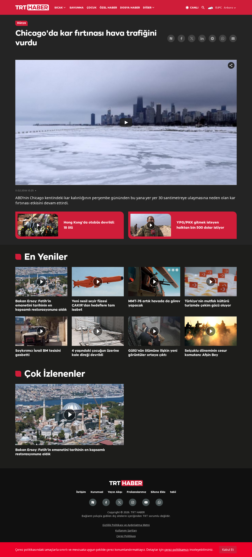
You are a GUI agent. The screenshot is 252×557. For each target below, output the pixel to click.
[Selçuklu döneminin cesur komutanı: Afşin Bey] (211, 331)
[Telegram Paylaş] (212, 38)
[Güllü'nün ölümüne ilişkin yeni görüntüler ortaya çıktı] (154, 331)
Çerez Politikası (126, 536)
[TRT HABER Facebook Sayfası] (106, 502)
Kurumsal (97, 492)
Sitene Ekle (158, 492)
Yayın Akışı (115, 492)
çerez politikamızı (176, 550)
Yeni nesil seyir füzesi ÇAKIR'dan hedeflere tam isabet (93, 305)
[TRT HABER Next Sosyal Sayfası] (92, 502)
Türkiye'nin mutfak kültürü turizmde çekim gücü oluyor (208, 303)
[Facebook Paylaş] (181, 38)
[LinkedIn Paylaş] (202, 38)
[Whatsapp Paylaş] (222, 38)
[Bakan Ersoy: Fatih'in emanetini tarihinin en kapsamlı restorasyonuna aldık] (41, 281)
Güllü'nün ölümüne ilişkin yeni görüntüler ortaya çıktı (152, 353)
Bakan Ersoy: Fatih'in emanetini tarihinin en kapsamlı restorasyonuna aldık (41, 305)
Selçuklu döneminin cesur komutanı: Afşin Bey (206, 353)
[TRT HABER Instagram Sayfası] (132, 502)
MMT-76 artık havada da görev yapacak (154, 303)
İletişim (81, 492)
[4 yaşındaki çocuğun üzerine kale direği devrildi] (98, 331)
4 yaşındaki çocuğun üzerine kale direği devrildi (95, 353)
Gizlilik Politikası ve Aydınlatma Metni (126, 525)
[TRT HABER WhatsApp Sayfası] (159, 502)
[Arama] (204, 7)
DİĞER (147, 7)
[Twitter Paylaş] (191, 38)
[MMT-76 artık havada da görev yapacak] (154, 281)
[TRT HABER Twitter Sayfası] (119, 502)
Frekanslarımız (136, 492)
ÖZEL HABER (108, 7)
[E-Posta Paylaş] (233, 38)
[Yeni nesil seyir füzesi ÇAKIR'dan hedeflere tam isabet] (98, 281)
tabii (173, 492)
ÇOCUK (91, 7)
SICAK (58, 7)
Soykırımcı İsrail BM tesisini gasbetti (38, 353)
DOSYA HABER (130, 7)
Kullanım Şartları (126, 530)
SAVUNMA (77, 7)
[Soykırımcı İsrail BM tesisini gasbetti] (41, 331)
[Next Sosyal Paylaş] (171, 38)
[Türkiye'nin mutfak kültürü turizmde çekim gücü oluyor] (211, 281)
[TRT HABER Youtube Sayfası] (146, 502)
